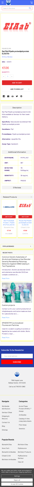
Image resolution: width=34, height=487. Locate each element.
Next (31, 197)
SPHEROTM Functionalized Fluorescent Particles (12, 324)
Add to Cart (9, 216)
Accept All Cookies (17, 484)
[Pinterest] (21, 96)
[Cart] (31, 2)
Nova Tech (5, 448)
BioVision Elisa (23, 444)
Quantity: (6, 72)
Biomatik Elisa (7, 444)
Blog (3, 426)
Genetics (22, 429)
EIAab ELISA (6, 456)
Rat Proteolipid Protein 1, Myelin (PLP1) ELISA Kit (9, 223)
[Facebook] (4, 96)
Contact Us (6, 422)
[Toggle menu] (2, 2)
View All (20, 462)
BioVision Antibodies (9, 459)
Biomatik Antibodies (9, 452)
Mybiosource (22, 448)
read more (5, 278)
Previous (29, 197)
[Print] (12, 96)
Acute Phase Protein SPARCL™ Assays (25, 408)
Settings (17, 476)
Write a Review (7, 57)
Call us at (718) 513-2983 (17, 386)
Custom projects (8, 305)
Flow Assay (22, 425)
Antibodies (22, 415)
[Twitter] (17, 96)
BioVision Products (24, 452)
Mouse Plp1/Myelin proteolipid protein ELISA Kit (25, 223)
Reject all (17, 480)
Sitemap (5, 430)
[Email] (8, 96)
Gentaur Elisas (7, 412)
